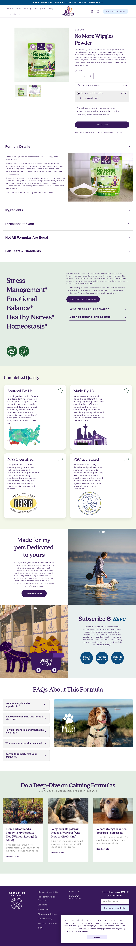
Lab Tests (42, 905)
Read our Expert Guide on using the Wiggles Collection (99, 132)
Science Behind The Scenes (89, 316)
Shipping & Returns (47, 914)
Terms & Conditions (48, 923)
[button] (13, 14)
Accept (97, 937)
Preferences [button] (83, 931)
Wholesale (43, 909)
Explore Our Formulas (115, 11)
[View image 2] (103, 532)
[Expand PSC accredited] (126, 459)
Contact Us (74, 892)
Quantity (79, 71)
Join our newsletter (115, 908)
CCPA (40, 928)
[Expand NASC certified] (60, 459)
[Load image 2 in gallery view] (35, 91)
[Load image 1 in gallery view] (21, 91)
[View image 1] (100, 532)
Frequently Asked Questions (47, 898)
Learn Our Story (34, 593)
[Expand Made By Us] (126, 390)
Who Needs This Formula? (89, 309)
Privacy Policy (45, 919)
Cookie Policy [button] (83, 929)
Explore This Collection (83, 299)
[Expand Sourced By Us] (60, 390)
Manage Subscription (48, 892)
